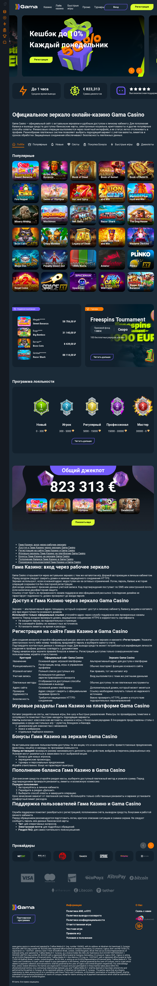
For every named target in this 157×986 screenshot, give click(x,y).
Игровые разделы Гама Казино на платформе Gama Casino (51, 553)
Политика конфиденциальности (85, 920)
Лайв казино (60, 7)
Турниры (99, 7)
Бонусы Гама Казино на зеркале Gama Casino (44, 556)
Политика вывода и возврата (83, 915)
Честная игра (74, 928)
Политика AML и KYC (78, 911)
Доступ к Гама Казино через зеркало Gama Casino (46, 547)
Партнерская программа (24, 919)
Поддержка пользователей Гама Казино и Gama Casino (49, 562)
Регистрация (142, 7)
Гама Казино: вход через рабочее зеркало (42, 544)
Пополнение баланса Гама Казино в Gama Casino (45, 559)
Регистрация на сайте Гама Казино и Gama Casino (46, 550)
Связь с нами (143, 911)
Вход (116, 7)
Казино (48, 7)
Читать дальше (102, 357)
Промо (86, 7)
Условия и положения (79, 937)
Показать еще (83, 522)
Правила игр (73, 933)
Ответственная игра (78, 924)
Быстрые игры (73, 7)
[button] (131, 71)
